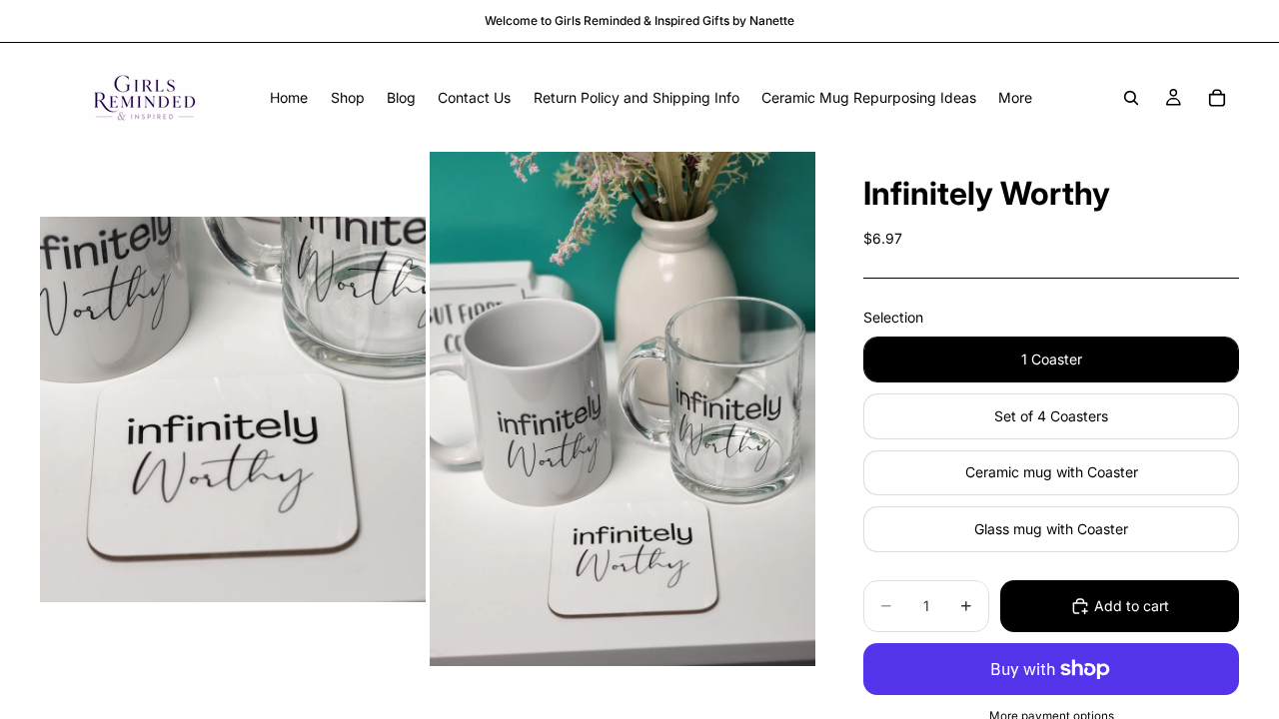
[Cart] (1217, 98)
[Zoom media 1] (233, 409)
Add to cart (1131, 605)
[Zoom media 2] (622, 409)
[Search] (1131, 98)
